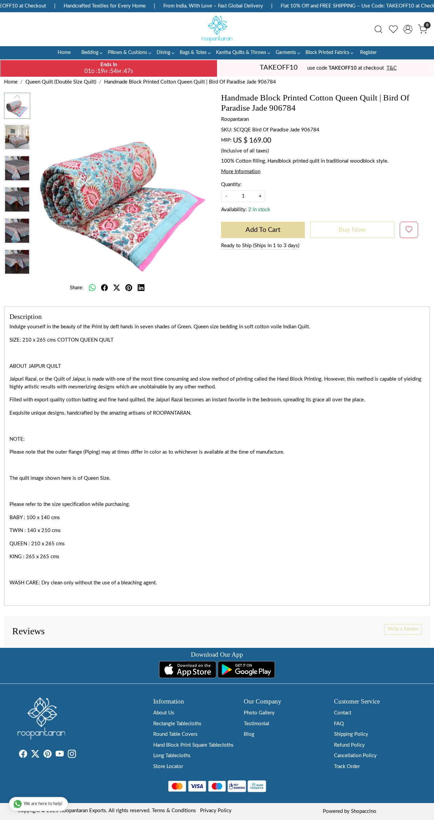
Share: (76, 287)
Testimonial (256, 723)
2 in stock (259, 209)
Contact (342, 712)
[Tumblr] (80, 755)
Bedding (89, 52)
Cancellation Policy (355, 755)
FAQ (339, 723)
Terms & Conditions (174, 810)
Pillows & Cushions (127, 52)
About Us (163, 712)
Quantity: (231, 184)
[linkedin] (141, 288)
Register (368, 52)
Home (64, 52)
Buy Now (352, 229)
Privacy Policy (216, 810)
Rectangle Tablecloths (177, 723)
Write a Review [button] (403, 629)
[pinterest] (129, 288)
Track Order (347, 766)
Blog (249, 734)
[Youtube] (59, 755)
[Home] (217, 29)
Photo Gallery (259, 712)
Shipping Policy (351, 734)
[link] (378, 29)
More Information (240, 171)
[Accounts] (408, 29)
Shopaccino (363, 811)
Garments (286, 52)
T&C (392, 68)
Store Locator (168, 766)
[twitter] (117, 288)
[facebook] (104, 288)
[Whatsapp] (92, 288)
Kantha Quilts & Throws (241, 52)
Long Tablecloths (172, 755)
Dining (163, 52)
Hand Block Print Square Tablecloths (193, 745)
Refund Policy (349, 745)
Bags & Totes (193, 52)
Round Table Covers (175, 734)
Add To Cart (262, 229)
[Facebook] (23, 755)
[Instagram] (71, 755)
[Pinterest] (47, 755)
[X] (35, 755)
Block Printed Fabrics (327, 52)
